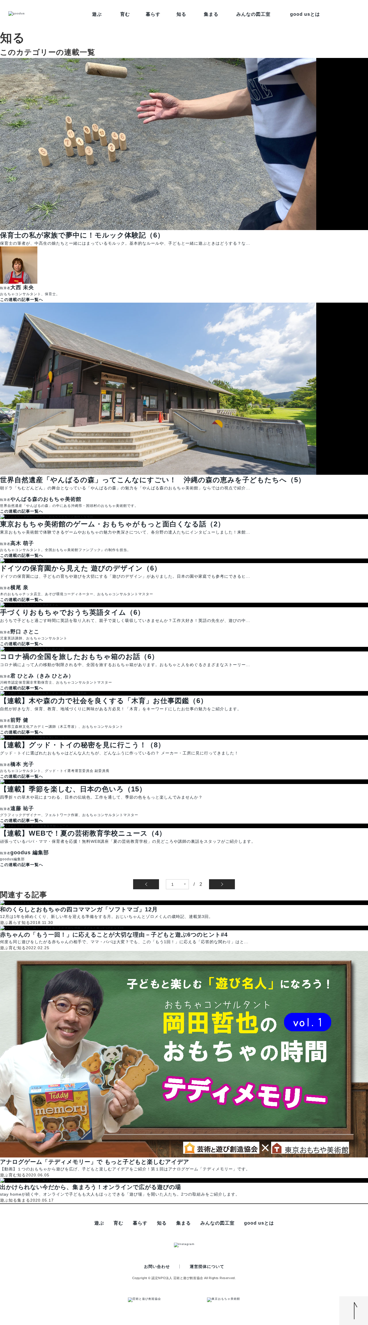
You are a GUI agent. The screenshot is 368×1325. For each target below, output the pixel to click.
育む (125, 14)
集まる (211, 14)
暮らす (153, 14)
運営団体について (207, 1266)
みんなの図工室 (253, 14)
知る (181, 14)
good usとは (305, 14)
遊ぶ (97, 14)
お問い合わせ (157, 1266)
